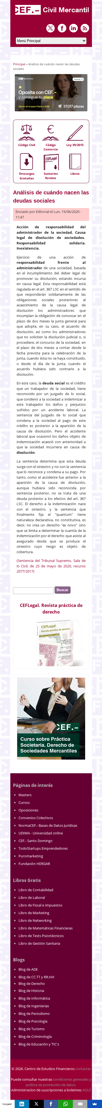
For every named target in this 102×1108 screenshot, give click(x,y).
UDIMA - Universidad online (40, 833)
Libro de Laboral (31, 897)
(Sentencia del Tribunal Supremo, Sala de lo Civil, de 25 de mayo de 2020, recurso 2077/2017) (51, 566)
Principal (19, 64)
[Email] (80, 1104)
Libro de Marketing (33, 912)
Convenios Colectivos (35, 817)
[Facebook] (51, 1104)
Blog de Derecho (31, 983)
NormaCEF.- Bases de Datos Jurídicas (47, 825)
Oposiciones (28, 810)
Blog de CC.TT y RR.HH (36, 976)
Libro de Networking (35, 920)
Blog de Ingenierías (33, 1005)
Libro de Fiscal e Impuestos (40, 905)
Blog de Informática (34, 998)
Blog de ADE (28, 969)
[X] (36, 1104)
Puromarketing (30, 856)
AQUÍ (86, 1090)
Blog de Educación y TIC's (38, 1044)
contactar (83, 1068)
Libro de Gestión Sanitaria (39, 943)
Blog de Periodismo (34, 1013)
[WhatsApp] (65, 1104)
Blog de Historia (31, 990)
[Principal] (52, 15)
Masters (25, 794)
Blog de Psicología (32, 1021)
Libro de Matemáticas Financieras (45, 928)
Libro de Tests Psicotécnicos (41, 935)
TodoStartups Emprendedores (43, 848)
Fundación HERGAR (34, 863)
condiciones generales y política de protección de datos (58, 1082)
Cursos (24, 802)
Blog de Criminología (35, 1036)
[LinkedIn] (22, 1104)
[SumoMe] (94, 1104)
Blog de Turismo (31, 1028)
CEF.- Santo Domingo (35, 840)
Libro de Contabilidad (35, 889)
